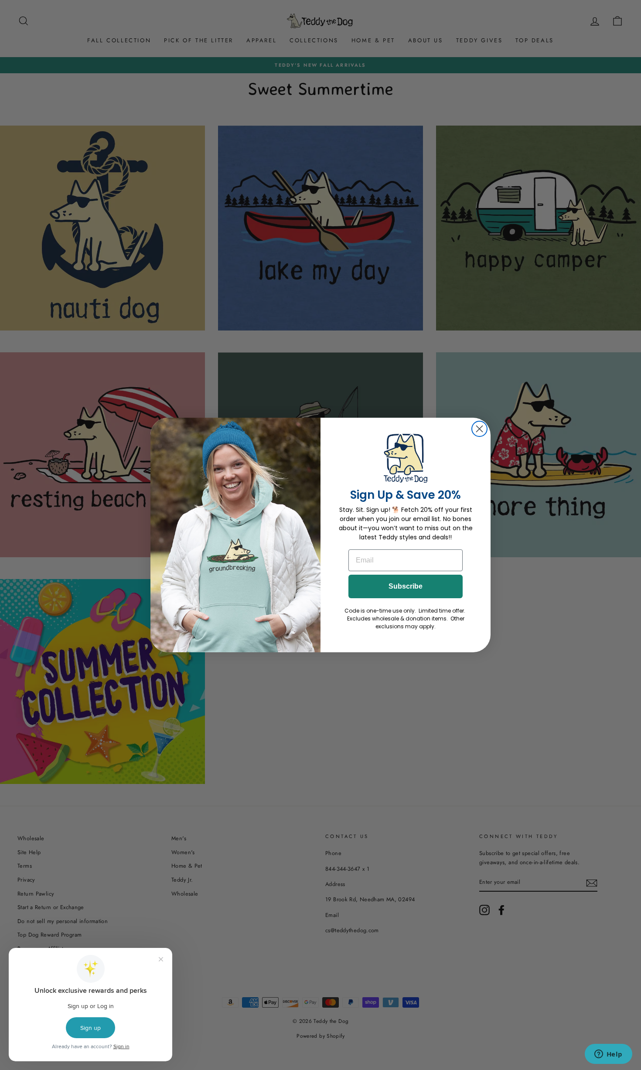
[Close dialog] (479, 428)
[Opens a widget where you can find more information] (608, 1055)
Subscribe (406, 586)
